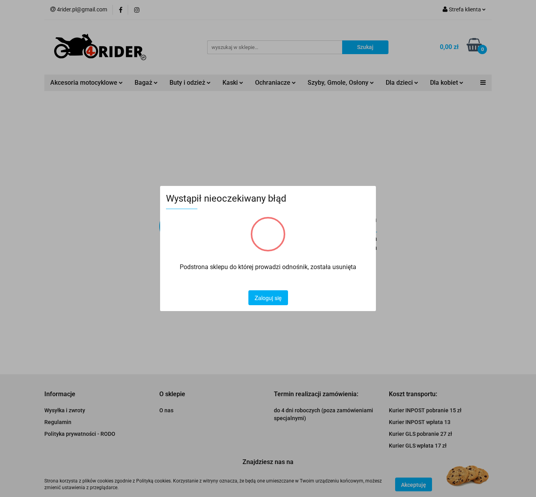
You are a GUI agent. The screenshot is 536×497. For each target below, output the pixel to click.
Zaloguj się (268, 298)
